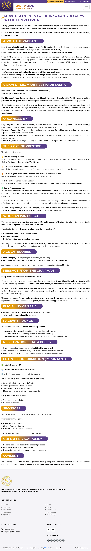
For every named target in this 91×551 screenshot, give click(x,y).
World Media (71, 1)
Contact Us (51, 510)
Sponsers (6, 514)
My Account (84, 1)
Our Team (7, 510)
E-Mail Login (51, 514)
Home (5, 505)
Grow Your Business (56, 1)
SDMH (46, 548)
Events (49, 505)
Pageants (7, 512)
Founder (6, 507)
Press (49, 507)
